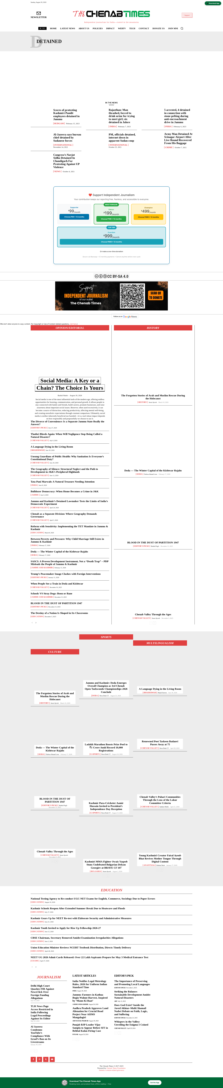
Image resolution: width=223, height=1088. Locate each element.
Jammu (35, 495)
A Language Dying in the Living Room (52, 446)
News (57, 171)
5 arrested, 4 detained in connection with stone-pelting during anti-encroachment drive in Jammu (177, 116)
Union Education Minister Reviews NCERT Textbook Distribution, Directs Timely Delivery (81, 947)
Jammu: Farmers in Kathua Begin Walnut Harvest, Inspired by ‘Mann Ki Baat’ (90, 997)
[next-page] (35, 622)
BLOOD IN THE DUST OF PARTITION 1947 (56, 603)
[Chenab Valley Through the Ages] (153, 583)
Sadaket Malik (164, 807)
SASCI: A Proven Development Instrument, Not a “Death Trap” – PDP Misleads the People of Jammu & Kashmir (69, 563)
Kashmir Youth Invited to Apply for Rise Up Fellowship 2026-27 (66, 928)
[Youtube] (52, 1059)
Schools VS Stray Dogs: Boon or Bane (51, 593)
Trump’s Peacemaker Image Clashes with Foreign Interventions (66, 573)
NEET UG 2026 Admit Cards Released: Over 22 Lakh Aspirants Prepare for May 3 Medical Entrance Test (89, 957)
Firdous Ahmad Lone (150, 474)
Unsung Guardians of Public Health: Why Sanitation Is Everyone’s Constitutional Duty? (67, 458)
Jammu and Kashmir (42, 568)
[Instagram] (39, 1059)
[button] (182, 28)
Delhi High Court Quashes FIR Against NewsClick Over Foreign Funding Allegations (42, 991)
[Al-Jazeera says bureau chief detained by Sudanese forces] (41, 140)
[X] (45, 1059)
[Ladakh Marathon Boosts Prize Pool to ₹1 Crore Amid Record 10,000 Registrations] (106, 722)
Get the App (154, 1082)
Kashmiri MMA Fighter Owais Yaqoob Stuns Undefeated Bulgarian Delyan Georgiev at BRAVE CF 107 (106, 864)
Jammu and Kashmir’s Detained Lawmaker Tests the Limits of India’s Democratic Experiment (69, 502)
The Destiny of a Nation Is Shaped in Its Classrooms (59, 613)
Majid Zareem (162, 693)
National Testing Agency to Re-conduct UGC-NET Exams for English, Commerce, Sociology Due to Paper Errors (93, 898)
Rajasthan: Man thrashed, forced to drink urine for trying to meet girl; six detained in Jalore (122, 116)
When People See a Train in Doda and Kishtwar (57, 583)
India (113, 126)
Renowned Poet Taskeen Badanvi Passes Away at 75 (160, 743)
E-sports (95, 754)
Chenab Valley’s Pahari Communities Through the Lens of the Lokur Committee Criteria (160, 799)
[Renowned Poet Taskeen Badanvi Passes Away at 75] (160, 719)
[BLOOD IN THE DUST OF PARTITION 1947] (153, 511)
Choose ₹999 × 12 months (111, 242)
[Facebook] (33, 1059)
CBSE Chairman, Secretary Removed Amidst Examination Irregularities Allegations (77, 937)
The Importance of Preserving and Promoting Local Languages (132, 983)
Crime (168, 147)
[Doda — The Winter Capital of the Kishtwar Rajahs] (153, 439)
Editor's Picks (39, 428)
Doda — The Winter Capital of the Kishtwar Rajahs (59, 551)
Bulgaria (96, 871)
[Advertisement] (111, 75)
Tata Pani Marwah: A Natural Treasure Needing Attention (63, 481)
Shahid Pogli (155, 546)
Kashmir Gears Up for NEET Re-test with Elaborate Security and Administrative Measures (81, 918)
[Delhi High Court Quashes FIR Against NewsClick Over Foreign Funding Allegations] (61, 987)
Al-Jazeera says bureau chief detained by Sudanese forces (67, 137)
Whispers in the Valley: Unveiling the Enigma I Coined (131, 1023)
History (142, 402)
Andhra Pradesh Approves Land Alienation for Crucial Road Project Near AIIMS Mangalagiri (90, 1013)
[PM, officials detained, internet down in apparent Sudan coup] (96, 140)
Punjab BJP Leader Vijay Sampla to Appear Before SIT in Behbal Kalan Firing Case (90, 1027)
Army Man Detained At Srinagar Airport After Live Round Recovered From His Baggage (178, 138)
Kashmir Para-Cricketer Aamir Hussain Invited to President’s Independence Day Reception (106, 806)
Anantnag (149, 865)
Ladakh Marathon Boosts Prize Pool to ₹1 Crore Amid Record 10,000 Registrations (106, 747)
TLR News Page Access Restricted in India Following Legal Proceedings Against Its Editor (42, 1012)
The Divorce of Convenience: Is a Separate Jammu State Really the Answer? (67, 423)
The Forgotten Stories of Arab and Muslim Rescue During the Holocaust (55, 696)
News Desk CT (104, 696)
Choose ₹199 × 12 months (111, 219)
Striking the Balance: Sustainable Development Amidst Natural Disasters (132, 994)
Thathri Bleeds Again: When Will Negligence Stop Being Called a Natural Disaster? (66, 435)
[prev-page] (32, 622)
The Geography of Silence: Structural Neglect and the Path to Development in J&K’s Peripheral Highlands (64, 470)
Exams (34, 961)
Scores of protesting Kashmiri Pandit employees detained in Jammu (66, 114)
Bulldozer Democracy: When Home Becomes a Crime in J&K (64, 491)
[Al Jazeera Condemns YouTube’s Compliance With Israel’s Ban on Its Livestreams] (61, 1028)
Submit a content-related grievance (111, 1070)
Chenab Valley (39, 440)
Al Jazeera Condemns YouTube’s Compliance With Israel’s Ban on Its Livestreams (41, 1034)
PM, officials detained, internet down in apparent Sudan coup (122, 137)
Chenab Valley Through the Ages (153, 614)
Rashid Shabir (63, 395)
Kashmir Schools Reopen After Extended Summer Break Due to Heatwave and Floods (78, 908)
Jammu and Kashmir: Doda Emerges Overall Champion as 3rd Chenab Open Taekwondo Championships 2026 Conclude (106, 687)
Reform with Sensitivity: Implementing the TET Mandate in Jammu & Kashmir (69, 528)
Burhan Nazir (160, 865)
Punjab (75, 1034)
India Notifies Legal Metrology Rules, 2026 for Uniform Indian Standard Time (89, 984)
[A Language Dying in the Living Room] (160, 667)
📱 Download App (213, 3)
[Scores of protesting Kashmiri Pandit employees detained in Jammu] (41, 116)
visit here (73, 324)
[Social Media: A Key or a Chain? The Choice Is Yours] (70, 356)
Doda (34, 555)
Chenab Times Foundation (116, 1068)
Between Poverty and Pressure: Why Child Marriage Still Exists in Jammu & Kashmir (67, 540)
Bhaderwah (37, 450)
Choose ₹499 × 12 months (148, 217)
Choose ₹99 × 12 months (74, 217)
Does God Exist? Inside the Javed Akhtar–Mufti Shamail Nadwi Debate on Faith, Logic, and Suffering (131, 1010)
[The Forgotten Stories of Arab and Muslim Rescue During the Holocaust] (153, 364)
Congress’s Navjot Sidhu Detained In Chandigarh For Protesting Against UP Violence (66, 161)
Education (37, 533)
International (63, 145)
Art (115, 1001)
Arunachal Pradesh (80, 1021)
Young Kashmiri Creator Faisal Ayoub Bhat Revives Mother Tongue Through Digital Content (160, 858)
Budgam (59, 123)
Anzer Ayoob (153, 402)
